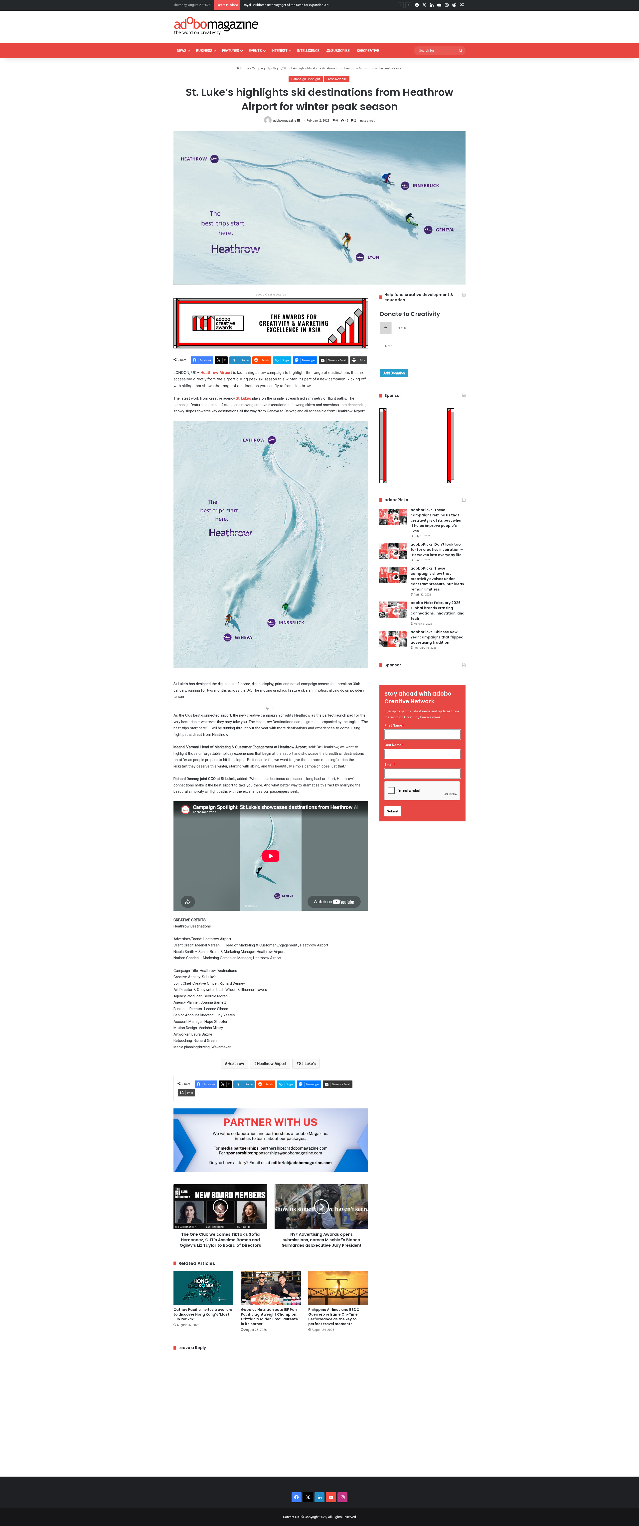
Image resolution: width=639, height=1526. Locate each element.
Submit (392, 811)
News (181, 51)
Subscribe (340, 51)
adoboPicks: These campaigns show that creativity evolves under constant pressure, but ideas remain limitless (437, 579)
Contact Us (291, 1517)
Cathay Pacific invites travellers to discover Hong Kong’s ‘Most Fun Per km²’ (202, 1314)
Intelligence (308, 51)
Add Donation (394, 373)
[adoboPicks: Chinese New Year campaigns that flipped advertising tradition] (393, 638)
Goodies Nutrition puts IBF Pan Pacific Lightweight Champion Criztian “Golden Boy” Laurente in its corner (269, 1316)
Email (389, 764)
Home (244, 68)
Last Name (393, 745)
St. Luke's (307, 1063)
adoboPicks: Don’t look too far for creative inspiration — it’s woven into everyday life (437, 549)
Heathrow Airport (271, 1063)
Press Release (336, 79)
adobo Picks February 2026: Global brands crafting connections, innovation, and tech (438, 610)
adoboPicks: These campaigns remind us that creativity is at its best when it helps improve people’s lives (437, 520)
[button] (270, 547)
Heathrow (235, 1063)
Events (255, 51)
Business (204, 51)
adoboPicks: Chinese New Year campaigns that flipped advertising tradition (437, 637)
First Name (394, 725)
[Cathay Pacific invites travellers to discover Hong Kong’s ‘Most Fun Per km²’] (203, 1288)
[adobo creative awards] (270, 323)
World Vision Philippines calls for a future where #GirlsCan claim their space (297, 5)
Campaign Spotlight (266, 68)
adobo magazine (284, 120)
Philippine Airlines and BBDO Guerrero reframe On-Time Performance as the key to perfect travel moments (333, 1316)
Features (230, 51)
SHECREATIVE (368, 51)
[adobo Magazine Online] (216, 26)
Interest (280, 51)
